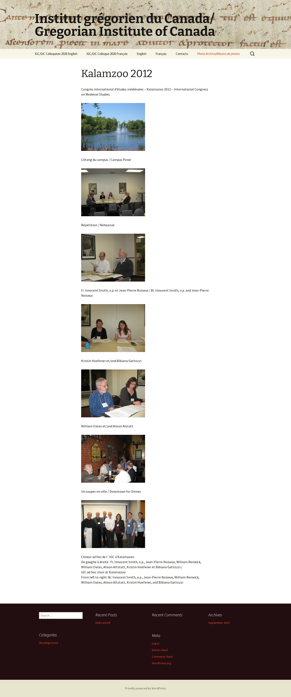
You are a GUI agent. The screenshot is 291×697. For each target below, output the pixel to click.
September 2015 (219, 623)
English (141, 54)
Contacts (182, 54)
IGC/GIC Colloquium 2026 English (56, 54)
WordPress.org (161, 663)
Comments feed (162, 656)
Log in (155, 643)
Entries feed (160, 650)
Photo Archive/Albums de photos (218, 54)
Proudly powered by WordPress (145, 688)
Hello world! (102, 623)
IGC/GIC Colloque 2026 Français (107, 54)
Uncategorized (48, 643)
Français (161, 54)
